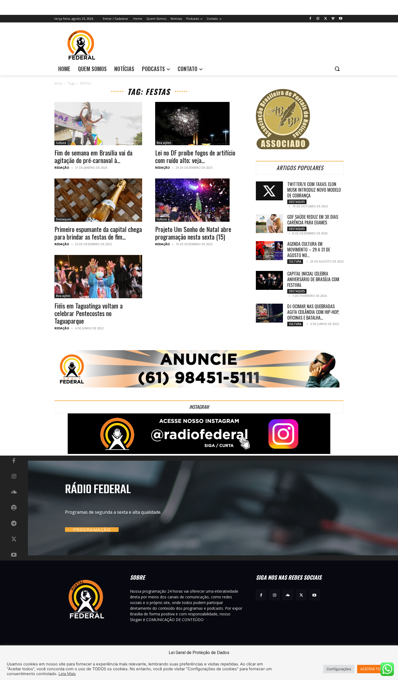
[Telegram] (13, 523)
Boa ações (164, 143)
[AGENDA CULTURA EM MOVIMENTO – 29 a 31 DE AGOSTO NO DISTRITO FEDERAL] (269, 250)
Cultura (61, 143)
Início (58, 83)
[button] (337, 68)
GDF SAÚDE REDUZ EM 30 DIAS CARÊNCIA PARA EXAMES (312, 220)
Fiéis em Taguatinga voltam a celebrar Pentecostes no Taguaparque (88, 313)
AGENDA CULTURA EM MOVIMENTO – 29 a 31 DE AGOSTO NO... (308, 249)
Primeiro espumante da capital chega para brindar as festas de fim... (98, 232)
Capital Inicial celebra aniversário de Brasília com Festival (313, 279)
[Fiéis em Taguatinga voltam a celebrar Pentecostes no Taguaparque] (98, 276)
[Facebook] (310, 19)
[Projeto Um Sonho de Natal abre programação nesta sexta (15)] (199, 200)
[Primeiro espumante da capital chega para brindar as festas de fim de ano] (98, 200)
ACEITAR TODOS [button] (374, 669)
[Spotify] (13, 508)
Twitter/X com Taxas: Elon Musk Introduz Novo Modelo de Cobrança (314, 190)
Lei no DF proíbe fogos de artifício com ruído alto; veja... (195, 156)
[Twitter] (325, 19)
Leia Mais (67, 673)
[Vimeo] (333, 19)
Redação (61, 167)
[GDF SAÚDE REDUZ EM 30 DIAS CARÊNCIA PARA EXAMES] (269, 223)
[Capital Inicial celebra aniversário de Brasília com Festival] (269, 280)
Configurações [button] (339, 669)
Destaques (63, 219)
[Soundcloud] (13, 492)
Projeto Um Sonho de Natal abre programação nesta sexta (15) (193, 232)
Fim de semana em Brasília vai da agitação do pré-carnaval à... (93, 156)
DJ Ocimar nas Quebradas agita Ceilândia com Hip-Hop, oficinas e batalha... (313, 312)
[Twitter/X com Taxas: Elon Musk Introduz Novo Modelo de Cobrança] (269, 190)
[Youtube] (340, 19)
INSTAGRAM (199, 406)
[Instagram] (318, 19)
